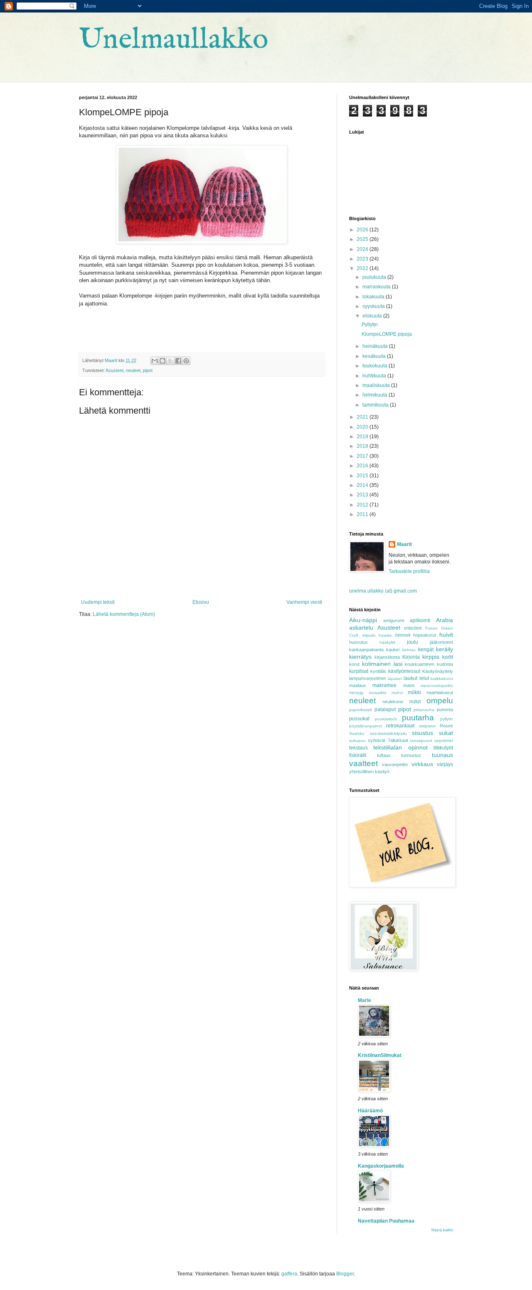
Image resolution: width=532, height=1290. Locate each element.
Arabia (444, 620)
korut (354, 664)
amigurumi (393, 620)
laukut (410, 678)
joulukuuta (374, 277)
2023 (363, 259)
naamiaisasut (439, 692)
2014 (363, 485)
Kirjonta (411, 657)
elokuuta (372, 316)
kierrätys (360, 656)
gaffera (289, 1274)
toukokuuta (375, 366)
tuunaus (442, 755)
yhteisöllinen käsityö (369, 771)
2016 (363, 466)
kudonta (445, 664)
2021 (363, 417)
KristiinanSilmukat (379, 1055)
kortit (447, 657)
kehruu (409, 649)
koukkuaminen (419, 664)
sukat (446, 732)
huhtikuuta (374, 376)
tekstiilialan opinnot (400, 747)
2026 (363, 230)
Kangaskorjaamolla (381, 1166)
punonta (445, 709)
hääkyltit (387, 642)
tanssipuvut (421, 740)
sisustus (422, 732)
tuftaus (384, 755)
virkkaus (422, 764)
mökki (414, 692)
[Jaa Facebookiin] (178, 361)
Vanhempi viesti (304, 602)
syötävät (376, 740)
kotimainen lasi (382, 663)
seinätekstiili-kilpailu (388, 733)
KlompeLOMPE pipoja (387, 334)
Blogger (345, 1274)
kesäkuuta (374, 356)
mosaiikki (377, 692)
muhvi (397, 692)
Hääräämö (370, 1111)
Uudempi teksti (98, 602)
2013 (363, 495)
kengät (425, 649)
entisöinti (412, 627)
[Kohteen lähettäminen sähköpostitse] (154, 361)
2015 (363, 476)
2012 (363, 505)
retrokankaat (400, 726)
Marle (364, 1000)
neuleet (133, 370)
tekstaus (358, 748)
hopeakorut (424, 635)
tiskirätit (357, 755)
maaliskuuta (376, 385)
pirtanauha (424, 709)
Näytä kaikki (442, 1230)
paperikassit (360, 709)
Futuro (431, 628)
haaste (385, 635)
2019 (363, 436)
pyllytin (446, 719)
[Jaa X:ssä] (170, 361)
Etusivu (200, 602)
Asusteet (114, 370)
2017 (363, 456)
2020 (363, 427)
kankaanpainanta (366, 649)
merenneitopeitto (437, 685)
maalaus (357, 685)
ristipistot (427, 726)
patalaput (385, 709)
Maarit (404, 544)
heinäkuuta (375, 346)
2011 (363, 514)
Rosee (446, 725)
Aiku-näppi (363, 620)
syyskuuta (374, 306)
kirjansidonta (387, 657)
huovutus (358, 642)
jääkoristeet (441, 642)
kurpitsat (358, 671)
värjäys (445, 764)
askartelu (361, 627)
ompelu (439, 700)
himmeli (402, 635)
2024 (363, 249)
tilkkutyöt (443, 748)
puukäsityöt (386, 719)
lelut (424, 678)
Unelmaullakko (173, 40)
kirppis (430, 656)
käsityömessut (404, 671)
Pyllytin (370, 324)
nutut (415, 702)
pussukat (359, 719)
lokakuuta (374, 297)
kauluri (392, 649)
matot (408, 685)
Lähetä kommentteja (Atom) (124, 614)
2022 (363, 268)
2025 (363, 239)
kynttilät (378, 671)
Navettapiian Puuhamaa (386, 1221)
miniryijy (356, 692)
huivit (446, 634)
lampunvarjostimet (367, 678)
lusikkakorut (442, 678)
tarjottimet (443, 740)
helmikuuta (375, 395)
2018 (363, 446)
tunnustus (411, 755)
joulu (412, 642)
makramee (384, 685)
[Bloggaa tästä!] (162, 361)
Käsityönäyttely (437, 671)
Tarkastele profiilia (409, 571)
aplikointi (420, 620)
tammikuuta (376, 405)
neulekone (392, 701)
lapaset (395, 678)
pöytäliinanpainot (365, 726)
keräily (444, 649)
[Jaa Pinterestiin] (186, 361)
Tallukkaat (398, 740)
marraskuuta (377, 287)
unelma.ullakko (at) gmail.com (383, 591)
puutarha (418, 717)
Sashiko (357, 733)
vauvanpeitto (395, 764)
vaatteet (363, 763)
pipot (148, 370)
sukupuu (357, 740)
